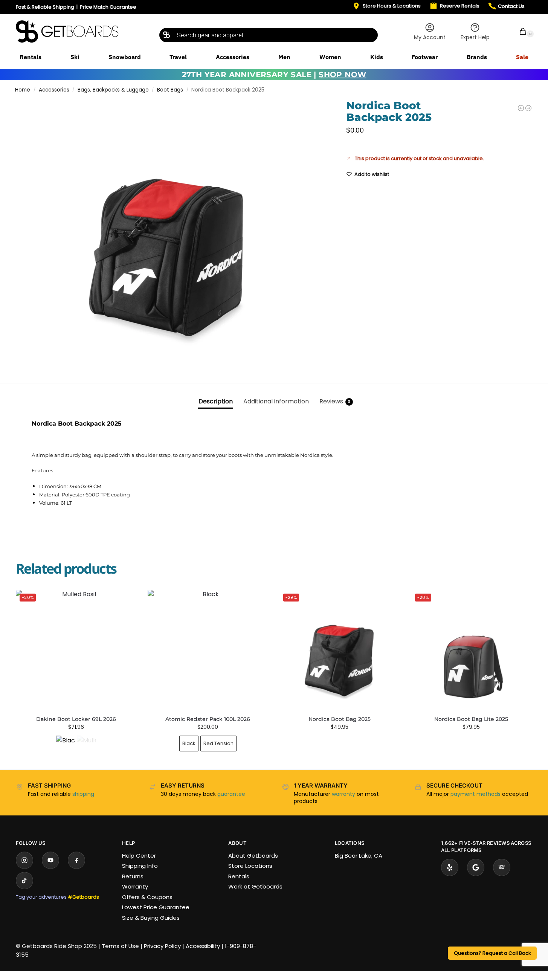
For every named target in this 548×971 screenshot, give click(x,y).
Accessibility (203, 946)
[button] (518, 31)
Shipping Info (140, 866)
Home (22, 89)
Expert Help (475, 37)
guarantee (231, 794)
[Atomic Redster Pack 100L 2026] (208, 650)
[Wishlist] (125, 601)
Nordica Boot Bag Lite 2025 (471, 719)
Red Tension (218, 743)
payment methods (475, 794)
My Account (430, 37)
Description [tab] (215, 401)
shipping (83, 794)
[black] (65, 745)
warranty (343, 794)
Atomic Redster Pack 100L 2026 (207, 719)
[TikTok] (24, 880)
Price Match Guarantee (108, 7)
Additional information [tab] (276, 401)
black (188, 743)
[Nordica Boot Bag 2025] (521, 108)
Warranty (135, 886)
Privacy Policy (162, 946)
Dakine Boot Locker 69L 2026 (76, 719)
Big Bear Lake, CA (358, 856)
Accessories (54, 89)
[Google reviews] (475, 867)
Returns (132, 876)
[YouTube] (50, 860)
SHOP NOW (342, 74)
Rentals (238, 876)
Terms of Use (120, 946)
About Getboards (253, 856)
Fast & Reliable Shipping (45, 7)
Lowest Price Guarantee (155, 907)
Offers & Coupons (147, 897)
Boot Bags (170, 89)
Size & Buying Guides (151, 918)
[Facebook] (76, 860)
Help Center (139, 856)
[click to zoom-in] (171, 235)
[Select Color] (76, 746)
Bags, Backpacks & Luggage (113, 89)
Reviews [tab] (335, 401)
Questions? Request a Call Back (492, 953)
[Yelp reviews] (449, 867)
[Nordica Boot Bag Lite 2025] (528, 108)
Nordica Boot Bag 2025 (339, 719)
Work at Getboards (255, 886)
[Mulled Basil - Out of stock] (86, 745)
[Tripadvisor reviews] (501, 867)
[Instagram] (24, 860)
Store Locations (250, 866)
